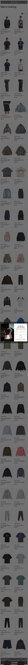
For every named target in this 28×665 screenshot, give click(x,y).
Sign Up (21, 335)
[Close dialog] (26, 324)
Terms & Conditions (20, 339)
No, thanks (20, 337)
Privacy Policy (24, 339)
